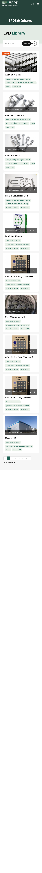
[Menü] (38, 4)
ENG (32, 4)
